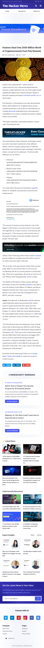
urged (33, 188)
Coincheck (26, 95)
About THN (5, 628)
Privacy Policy (26, 634)
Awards (24, 631)
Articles (39, 535)
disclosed (11, 111)
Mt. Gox (36, 95)
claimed (29, 285)
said (28, 277)
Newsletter (22, 11)
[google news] (38, 618)
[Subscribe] (38, 599)
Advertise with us (7, 631)
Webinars (36, 11)
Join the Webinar (12, 430)
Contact (4, 634)
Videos (32, 535)
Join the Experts (12, 401)
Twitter (9, 356)
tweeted (38, 256)
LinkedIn (18, 356)
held (39, 314)
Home (7, 11)
